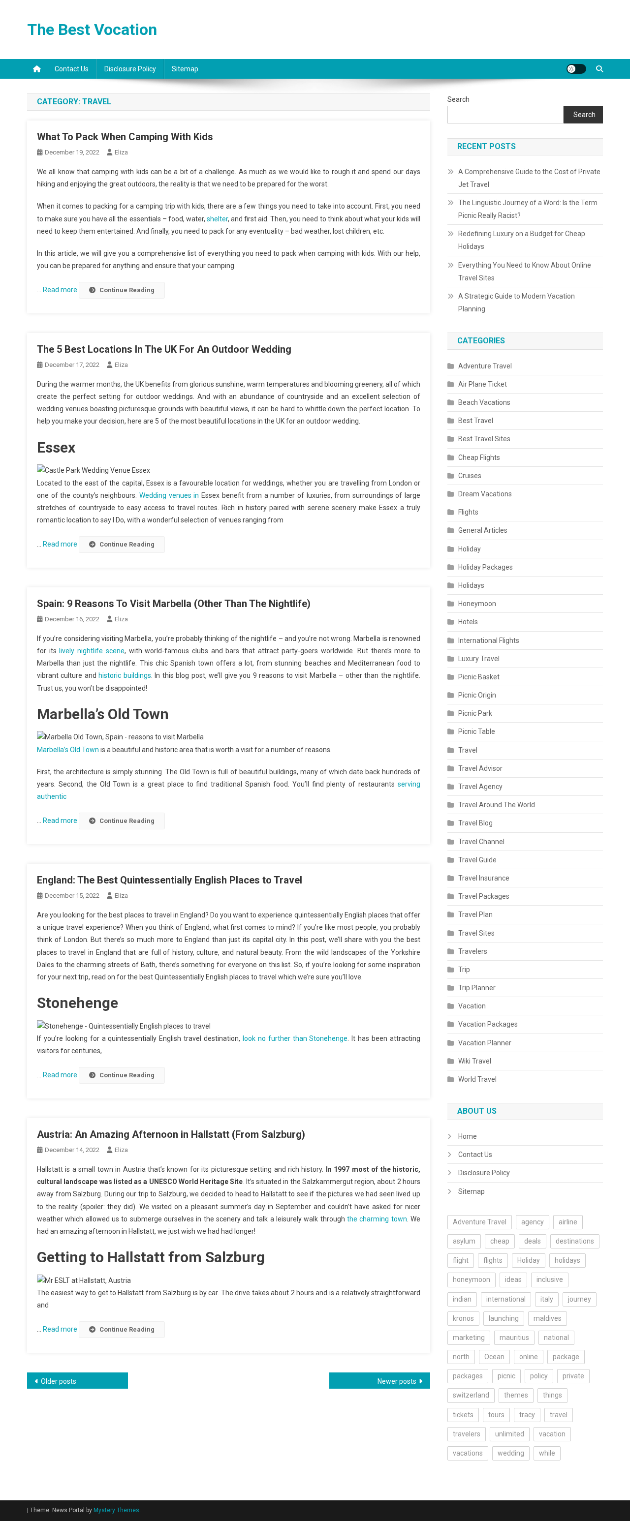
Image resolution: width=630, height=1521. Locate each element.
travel (558, 1415)
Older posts (58, 1381)
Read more (61, 290)
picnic (506, 1376)
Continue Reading (127, 290)
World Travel (477, 1079)
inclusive (549, 1279)
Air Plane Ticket (482, 384)
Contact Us (72, 69)
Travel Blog (475, 823)
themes (516, 1395)
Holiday (469, 549)
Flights (468, 512)
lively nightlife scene (91, 651)
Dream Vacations (485, 494)
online (528, 1357)
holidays (567, 1260)
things (552, 1395)
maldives (548, 1318)
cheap (499, 1241)
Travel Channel (481, 842)
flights (493, 1260)
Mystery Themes (116, 1510)
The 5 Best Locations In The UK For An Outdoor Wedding (164, 349)
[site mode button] (576, 69)
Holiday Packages (485, 567)
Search (458, 99)
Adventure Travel (485, 366)
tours (496, 1415)
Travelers (472, 951)
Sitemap (185, 69)
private (573, 1376)
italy (546, 1299)
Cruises (469, 476)
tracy (527, 1415)
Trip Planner (477, 988)
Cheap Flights (479, 457)
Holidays (471, 585)
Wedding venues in (170, 495)
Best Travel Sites (484, 439)
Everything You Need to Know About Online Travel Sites (524, 271)
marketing (469, 1337)
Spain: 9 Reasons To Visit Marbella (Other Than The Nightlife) (174, 603)
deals (532, 1241)
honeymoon (471, 1279)
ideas (513, 1279)
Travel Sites (476, 933)
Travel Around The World (496, 805)
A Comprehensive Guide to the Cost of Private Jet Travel (529, 178)
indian (462, 1299)
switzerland (471, 1395)
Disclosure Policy (130, 69)
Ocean (494, 1357)
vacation (552, 1434)
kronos (463, 1318)
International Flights (488, 640)
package (566, 1357)
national (556, 1337)
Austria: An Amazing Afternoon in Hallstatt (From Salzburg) (171, 1134)
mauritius (514, 1337)
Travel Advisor (480, 768)
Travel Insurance (483, 878)
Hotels (468, 622)
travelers (466, 1434)
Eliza (121, 152)
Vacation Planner (484, 1043)
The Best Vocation (92, 29)
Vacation (472, 1006)
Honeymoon (477, 604)
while (547, 1453)
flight (461, 1260)
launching (504, 1318)
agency (532, 1222)
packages (468, 1376)
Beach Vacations (484, 402)
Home (467, 1136)
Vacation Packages (488, 1024)
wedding (511, 1453)
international (506, 1299)
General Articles (482, 530)
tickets (463, 1415)
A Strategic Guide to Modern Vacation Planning (516, 302)
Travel (467, 750)
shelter (217, 219)
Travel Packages (483, 896)
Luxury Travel (479, 659)
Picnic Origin (477, 695)
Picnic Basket (479, 677)
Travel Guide (477, 860)
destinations (575, 1241)
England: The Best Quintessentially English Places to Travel (169, 880)
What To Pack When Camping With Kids (125, 137)
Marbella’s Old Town (68, 750)
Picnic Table (476, 731)
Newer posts (397, 1381)
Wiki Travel (474, 1061)
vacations (468, 1453)
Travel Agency (480, 787)
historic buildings (124, 675)
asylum (464, 1241)
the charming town (377, 1219)
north (461, 1357)
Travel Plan (475, 914)
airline (568, 1222)
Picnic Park (475, 713)
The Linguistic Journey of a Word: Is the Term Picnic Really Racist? (528, 209)
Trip (464, 969)
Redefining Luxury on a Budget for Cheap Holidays (521, 240)
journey (579, 1299)
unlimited (509, 1434)
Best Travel (475, 421)
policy (539, 1376)
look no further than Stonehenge (293, 1038)
